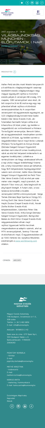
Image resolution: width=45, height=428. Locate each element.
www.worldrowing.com (26, 241)
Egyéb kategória (9, 46)
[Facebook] (27, 3)
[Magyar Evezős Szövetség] (7, 12)
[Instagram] (32, 3)
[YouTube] (37, 3)
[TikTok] (42, 3)
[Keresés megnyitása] (22, 3)
